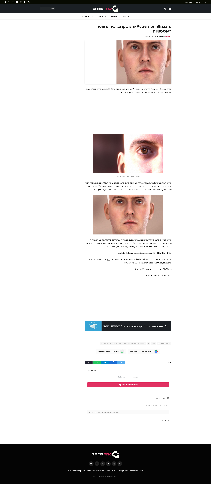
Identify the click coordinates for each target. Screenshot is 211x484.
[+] (120, 412)
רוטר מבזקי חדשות (136, 471)
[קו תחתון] (95, 412)
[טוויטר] (179, 100)
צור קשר (197, 2)
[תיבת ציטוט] (108, 412)
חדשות (125, 16)
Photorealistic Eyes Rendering (134, 343)
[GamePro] (105, 8)
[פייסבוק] (179, 94)
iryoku (149, 275)
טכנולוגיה (102, 16)
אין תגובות (148, 36)
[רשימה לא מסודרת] (104, 412)
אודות (204, 2)
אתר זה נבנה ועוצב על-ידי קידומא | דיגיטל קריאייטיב (86, 471)
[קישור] (114, 412)
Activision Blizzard (164, 343)
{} (117, 412)
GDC (109, 89)
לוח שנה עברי (111, 471)
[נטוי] (92, 412)
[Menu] (170, 8)
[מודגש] (89, 412)
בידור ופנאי (89, 16)
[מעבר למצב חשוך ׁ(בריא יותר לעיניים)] (165, 8)
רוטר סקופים (123, 471)
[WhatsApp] (179, 110)
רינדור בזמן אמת (106, 343)
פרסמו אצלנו (188, 2)
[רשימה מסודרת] (101, 412)
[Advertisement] (128, 114)
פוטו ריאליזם (118, 343)
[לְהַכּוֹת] (98, 412)
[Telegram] (179, 105)
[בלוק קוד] (111, 412)
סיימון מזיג (168, 36)
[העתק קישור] (179, 115)
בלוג (108, 259)
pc (148, 343)
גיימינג (114, 16)
